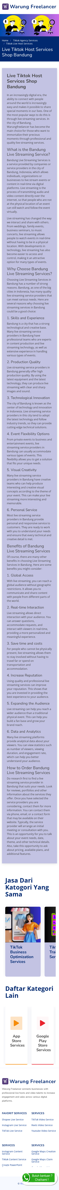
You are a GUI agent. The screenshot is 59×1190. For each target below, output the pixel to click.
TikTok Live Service (12, 1131)
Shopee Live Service (13, 1119)
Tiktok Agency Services (25, 40)
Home (5, 40)
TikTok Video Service (42, 1119)
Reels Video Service (42, 1125)
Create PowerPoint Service (12, 1166)
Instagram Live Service (14, 1125)
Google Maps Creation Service (43, 1152)
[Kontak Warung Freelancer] (38, 1178)
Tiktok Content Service (14, 1159)
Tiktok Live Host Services (19, 43)
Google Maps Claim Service (42, 1160)
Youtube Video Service (43, 1131)
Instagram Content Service (12, 1152)
